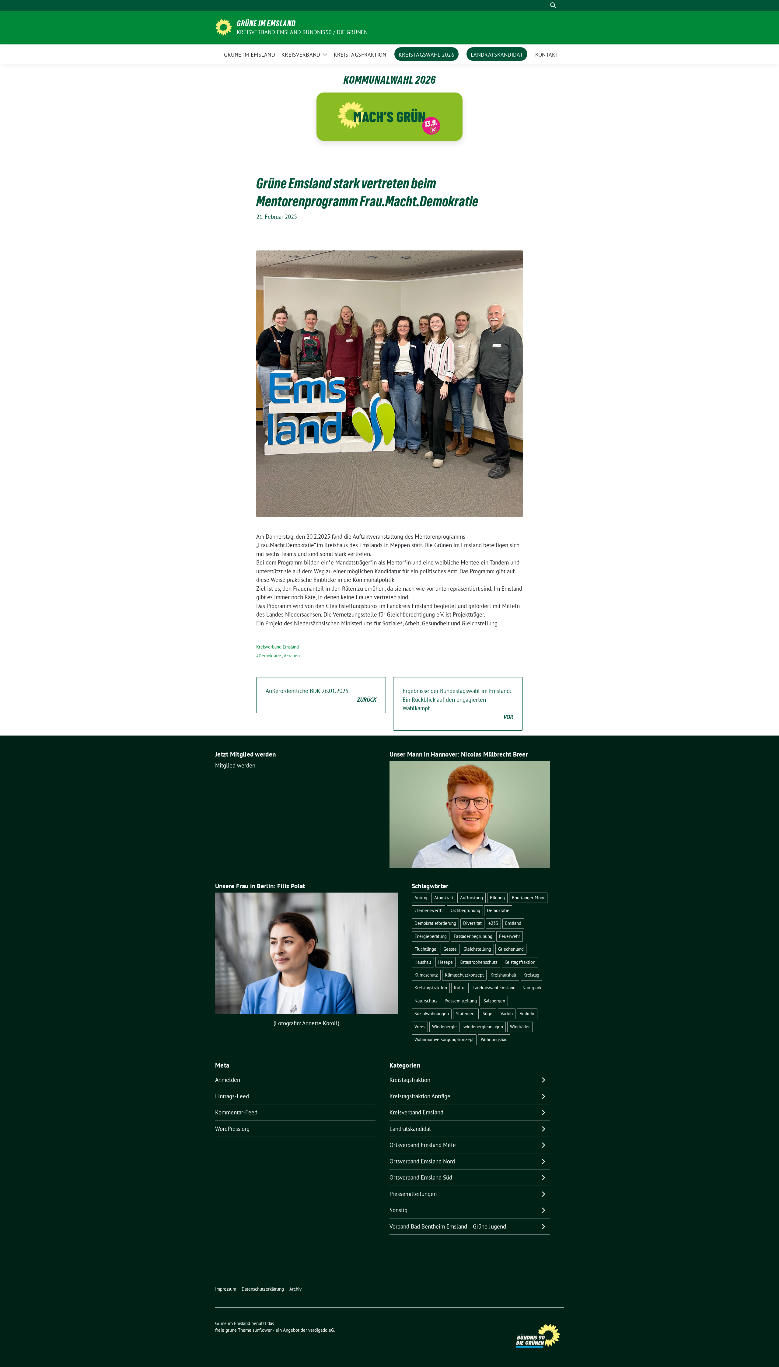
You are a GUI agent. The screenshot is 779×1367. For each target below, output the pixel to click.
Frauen (293, 656)
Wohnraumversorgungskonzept (444, 1039)
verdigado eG (321, 1330)
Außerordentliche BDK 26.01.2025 (321, 695)
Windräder (520, 1027)
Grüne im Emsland (266, 23)
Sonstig (398, 1210)
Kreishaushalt (503, 975)
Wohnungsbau (494, 1039)
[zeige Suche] (553, 5)
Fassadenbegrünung (473, 936)
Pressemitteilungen (413, 1193)
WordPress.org (232, 1128)
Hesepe (445, 962)
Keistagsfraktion (520, 962)
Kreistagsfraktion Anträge (420, 1096)
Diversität (472, 923)
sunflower (262, 1330)
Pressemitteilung (461, 1001)
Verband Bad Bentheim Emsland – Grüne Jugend (448, 1226)
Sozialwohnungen (431, 1013)
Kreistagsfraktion (430, 988)
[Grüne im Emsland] (223, 26)
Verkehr (527, 1013)
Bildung (497, 897)
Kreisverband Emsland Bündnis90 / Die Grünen (302, 32)
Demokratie (270, 656)
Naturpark (531, 988)
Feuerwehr (509, 936)
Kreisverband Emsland (277, 647)
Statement (466, 1013)
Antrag (420, 897)
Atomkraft (443, 897)
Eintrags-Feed (232, 1096)
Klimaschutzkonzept (464, 975)
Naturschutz (426, 1001)
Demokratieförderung (435, 923)
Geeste (450, 949)
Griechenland (511, 949)
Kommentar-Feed (236, 1112)
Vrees (419, 1027)
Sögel (488, 1013)
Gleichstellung (477, 949)
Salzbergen (494, 1001)
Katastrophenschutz (478, 962)
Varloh (507, 1013)
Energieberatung (430, 936)
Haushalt (422, 962)
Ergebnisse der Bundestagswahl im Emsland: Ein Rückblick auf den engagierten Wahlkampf (458, 704)
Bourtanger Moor (528, 897)
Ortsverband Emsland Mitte (423, 1144)
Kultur (460, 988)
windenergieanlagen (483, 1027)
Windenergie (444, 1027)
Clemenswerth (428, 910)
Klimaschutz (426, 975)
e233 (493, 923)
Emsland (513, 923)
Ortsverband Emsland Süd (421, 1177)
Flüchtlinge (425, 949)
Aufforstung (471, 897)
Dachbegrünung (464, 910)
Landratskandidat (410, 1128)
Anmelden (227, 1079)
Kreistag (531, 975)
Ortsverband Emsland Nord (422, 1161)
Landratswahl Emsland (494, 988)
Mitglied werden (235, 765)
